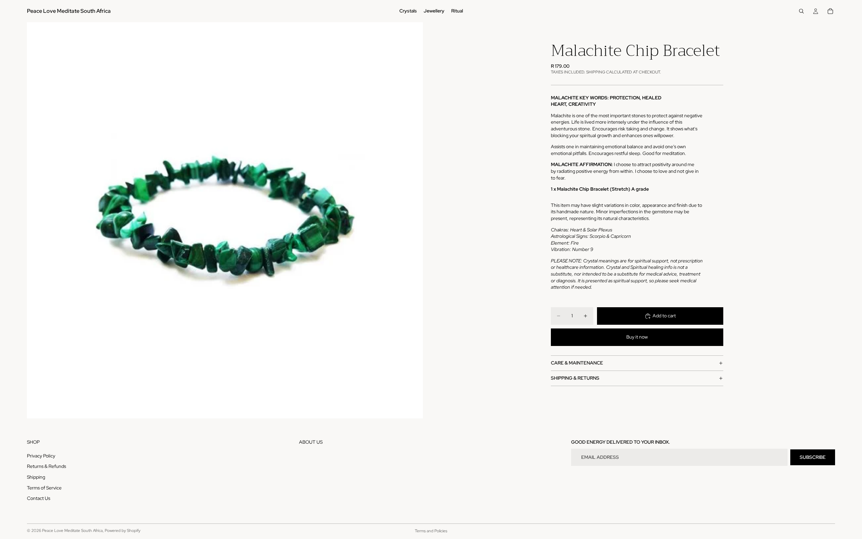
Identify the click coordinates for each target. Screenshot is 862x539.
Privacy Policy (41, 456)
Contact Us (38, 499)
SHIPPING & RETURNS (575, 378)
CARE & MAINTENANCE (577, 363)
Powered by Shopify (122, 530)
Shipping (36, 477)
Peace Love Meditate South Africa (72, 530)
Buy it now (637, 337)
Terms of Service (44, 488)
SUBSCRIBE (813, 457)
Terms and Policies (431, 531)
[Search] (801, 11)
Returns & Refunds (46, 467)
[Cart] (830, 11)
